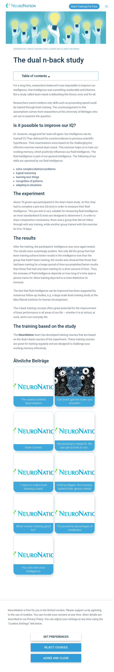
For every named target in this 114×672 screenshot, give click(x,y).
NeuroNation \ (20, 49)
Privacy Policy (35, 619)
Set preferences (56, 636)
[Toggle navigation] (106, 6)
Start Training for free (84, 6)
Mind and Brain (71, 49)
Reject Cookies (56, 647)
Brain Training (35, 49)
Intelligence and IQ (53, 49)
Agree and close (56, 658)
